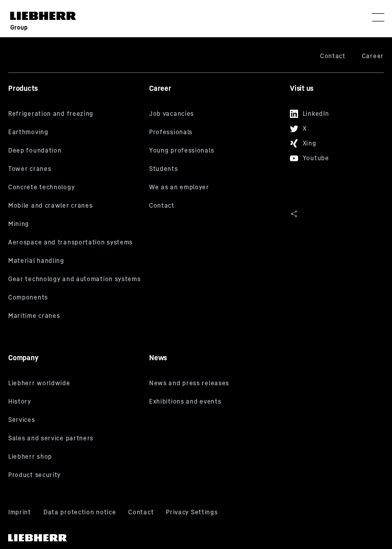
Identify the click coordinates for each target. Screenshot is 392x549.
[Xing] (333, 140)
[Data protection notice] (79, 513)
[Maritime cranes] (74, 316)
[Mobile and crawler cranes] (74, 206)
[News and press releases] (215, 384)
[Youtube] (333, 154)
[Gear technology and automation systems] (74, 279)
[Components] (74, 298)
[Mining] (74, 224)
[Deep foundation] (74, 151)
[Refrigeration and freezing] (74, 114)
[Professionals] (215, 133)
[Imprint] (19, 513)
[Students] (215, 169)
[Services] (74, 420)
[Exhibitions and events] (215, 402)
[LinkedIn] (333, 110)
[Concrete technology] (74, 188)
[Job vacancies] (215, 114)
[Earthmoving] (74, 133)
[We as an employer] (215, 188)
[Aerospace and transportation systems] (74, 243)
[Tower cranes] (74, 169)
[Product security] (74, 475)
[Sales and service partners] (74, 439)
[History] (74, 402)
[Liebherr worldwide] (74, 384)
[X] (333, 125)
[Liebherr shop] (74, 457)
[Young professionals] (215, 151)
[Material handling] (74, 261)
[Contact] (215, 206)
